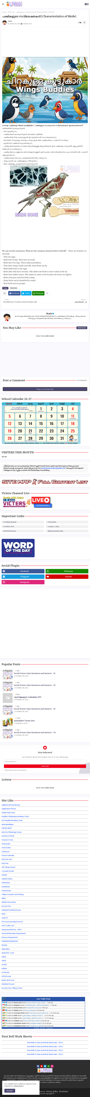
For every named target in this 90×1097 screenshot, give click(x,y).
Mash (49, 313)
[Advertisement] (45, 41)
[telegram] (45, 1066)
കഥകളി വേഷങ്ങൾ (35, 1023)
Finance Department (10, 937)
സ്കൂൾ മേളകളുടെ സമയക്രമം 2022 (27, 697)
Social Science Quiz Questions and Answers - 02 (34, 685)
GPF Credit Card (8, 926)
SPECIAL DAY (7, 859)
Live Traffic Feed (43, 999)
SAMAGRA (6, 883)
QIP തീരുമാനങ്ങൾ (8, 867)
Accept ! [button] (10, 1091)
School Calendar (8, 855)
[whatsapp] (48, 1066)
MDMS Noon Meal (9, 902)
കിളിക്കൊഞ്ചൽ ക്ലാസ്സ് (11, 805)
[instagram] (52, 1066)
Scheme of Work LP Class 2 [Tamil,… (36, 1002)
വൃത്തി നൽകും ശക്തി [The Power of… (33, 1015)
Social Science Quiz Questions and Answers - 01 (34, 673)
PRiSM (4, 969)
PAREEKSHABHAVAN (10, 941)
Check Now (18, 1086)
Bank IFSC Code (8, 953)
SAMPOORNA (7, 879)
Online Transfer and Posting (13, 894)
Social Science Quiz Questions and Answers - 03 (34, 709)
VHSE (4, 961)
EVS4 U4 (11, 12)
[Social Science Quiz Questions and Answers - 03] (8, 710)
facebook (24, 571)
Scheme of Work (8, 836)
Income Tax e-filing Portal (12, 988)
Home (4, 12)
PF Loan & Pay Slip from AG (12, 922)
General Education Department (14, 933)
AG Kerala (5, 972)
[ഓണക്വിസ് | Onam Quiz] (8, 722)
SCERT (4, 965)
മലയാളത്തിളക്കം (8, 824)
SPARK (4, 875)
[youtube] (41, 1066)
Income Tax (6, 906)
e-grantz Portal (8, 871)
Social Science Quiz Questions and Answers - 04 (35, 733)
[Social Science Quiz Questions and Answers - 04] (8, 733)
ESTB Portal (6, 976)
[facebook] (38, 1066)
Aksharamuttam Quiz (55, 531)
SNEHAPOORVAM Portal (11, 910)
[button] (87, 4)
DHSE (4, 957)
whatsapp (68, 571)
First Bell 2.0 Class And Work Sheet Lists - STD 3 (45, 1050)
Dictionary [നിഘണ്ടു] (29, 1010)
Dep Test (5, 863)
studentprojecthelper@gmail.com (53, 468)
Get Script (36, 1028)
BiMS (4, 898)
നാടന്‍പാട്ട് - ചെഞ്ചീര (36, 1025)
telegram (24, 577)
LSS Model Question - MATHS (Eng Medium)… (37, 1005)
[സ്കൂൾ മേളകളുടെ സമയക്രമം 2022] (8, 698)
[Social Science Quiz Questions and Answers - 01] (8, 674)
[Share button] (47, 293)
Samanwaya (6, 891)
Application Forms (9, 809)
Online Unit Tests (8, 813)
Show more (82, 328)
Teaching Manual (10, 522)
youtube (68, 577)
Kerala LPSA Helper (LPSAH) (32, 1020)
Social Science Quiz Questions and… (39, 1013)
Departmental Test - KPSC (12, 930)
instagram (24, 582)
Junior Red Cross (8, 980)
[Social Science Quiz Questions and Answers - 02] (8, 686)
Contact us (40, 1091)
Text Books (52, 522)
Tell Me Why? (7, 828)
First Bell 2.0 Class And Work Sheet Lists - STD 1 (45, 1043)
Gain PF (5, 918)
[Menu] (3, 4)
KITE (3, 914)
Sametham (6, 887)
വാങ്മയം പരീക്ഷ (53, 526)
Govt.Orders (6, 848)
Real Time (42, 1028)
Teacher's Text (7, 840)
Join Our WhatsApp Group (11, 832)
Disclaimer (63, 1091)
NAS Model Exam (10, 531)
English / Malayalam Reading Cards (15, 816)
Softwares (5, 852)
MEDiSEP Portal (8, 984)
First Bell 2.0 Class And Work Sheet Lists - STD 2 (45, 1047)
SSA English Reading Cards (12, 820)
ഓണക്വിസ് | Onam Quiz (24, 721)
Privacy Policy (52, 1091)
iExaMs (4, 945)
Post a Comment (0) (45, 389)
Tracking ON (49, 1028)
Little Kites (6, 949)
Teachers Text (9, 526)
